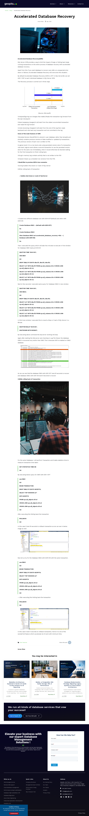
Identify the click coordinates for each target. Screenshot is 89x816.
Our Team (45, 785)
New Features (23, 642)
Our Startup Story (47, 782)
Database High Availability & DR (12, 792)
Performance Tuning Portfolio (31, 788)
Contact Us (80, 4)
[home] (10, 3)
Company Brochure (31, 782)
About (61, 4)
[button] (52, 4)
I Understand (14, 813)
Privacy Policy (46, 792)
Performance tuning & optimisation (12, 790)
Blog (11, 10)
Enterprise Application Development (13, 800)
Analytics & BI (7, 803)
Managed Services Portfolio (33, 785)
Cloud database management (11, 787)
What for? (21, 810)
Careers (45, 790)
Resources (71, 4)
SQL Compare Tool (31, 791)
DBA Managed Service (9, 782)
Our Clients (46, 787)
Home (6, 10)
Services (52, 4)
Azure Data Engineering (10, 798)
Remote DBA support (9, 785)
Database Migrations (9, 795)
